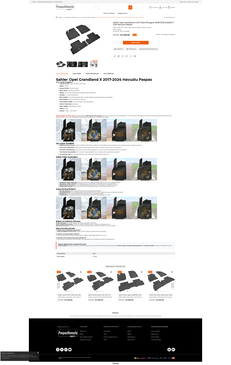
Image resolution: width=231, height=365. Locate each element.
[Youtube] (70, 349)
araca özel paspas (137, 316)
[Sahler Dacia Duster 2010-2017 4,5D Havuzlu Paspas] (100, 281)
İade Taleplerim (131, 337)
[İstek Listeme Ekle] (118, 56)
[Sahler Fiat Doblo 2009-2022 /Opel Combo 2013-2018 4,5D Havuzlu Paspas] (161, 281)
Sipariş (129, 331)
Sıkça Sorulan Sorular (85, 339)
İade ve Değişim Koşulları (86, 337)
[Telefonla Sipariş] (114, 56)
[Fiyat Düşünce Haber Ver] (130, 56)
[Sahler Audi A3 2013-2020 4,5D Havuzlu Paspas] (70, 281)
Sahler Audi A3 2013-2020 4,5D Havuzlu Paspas (70, 295)
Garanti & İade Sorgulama (110, 337)
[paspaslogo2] (68, 334)
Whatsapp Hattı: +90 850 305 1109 (53, 2)
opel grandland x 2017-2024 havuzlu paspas (106, 316)
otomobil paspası (156, 316)
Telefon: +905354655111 (38, 2)
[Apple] (169, 349)
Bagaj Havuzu (155, 334)
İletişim (196, 2)
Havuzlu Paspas (155, 331)
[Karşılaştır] (122, 56)
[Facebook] (58, 349)
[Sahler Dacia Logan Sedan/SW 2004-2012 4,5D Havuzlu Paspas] (131, 281)
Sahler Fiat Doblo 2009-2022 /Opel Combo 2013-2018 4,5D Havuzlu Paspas (161, 295)
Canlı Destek (107, 331)
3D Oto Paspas (155, 337)
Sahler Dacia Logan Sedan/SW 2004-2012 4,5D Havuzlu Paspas (131, 295)
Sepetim (129, 334)
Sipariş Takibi (130, 339)
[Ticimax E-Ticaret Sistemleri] (115, 364)
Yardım (105, 334)
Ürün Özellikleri (62, 73)
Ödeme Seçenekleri (92, 73)
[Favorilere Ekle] (152, 42)
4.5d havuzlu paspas (125, 316)
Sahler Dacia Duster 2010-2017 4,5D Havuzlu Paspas (100, 295)
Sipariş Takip (183, 2)
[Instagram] (66, 349)
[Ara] (130, 7)
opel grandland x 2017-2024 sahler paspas (82, 316)
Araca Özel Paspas (156, 339)
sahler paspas (147, 316)
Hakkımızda (190, 2)
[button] (67, 291)
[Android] (173, 349)
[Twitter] (62, 349)
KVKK (105, 339)
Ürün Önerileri (108, 73)
